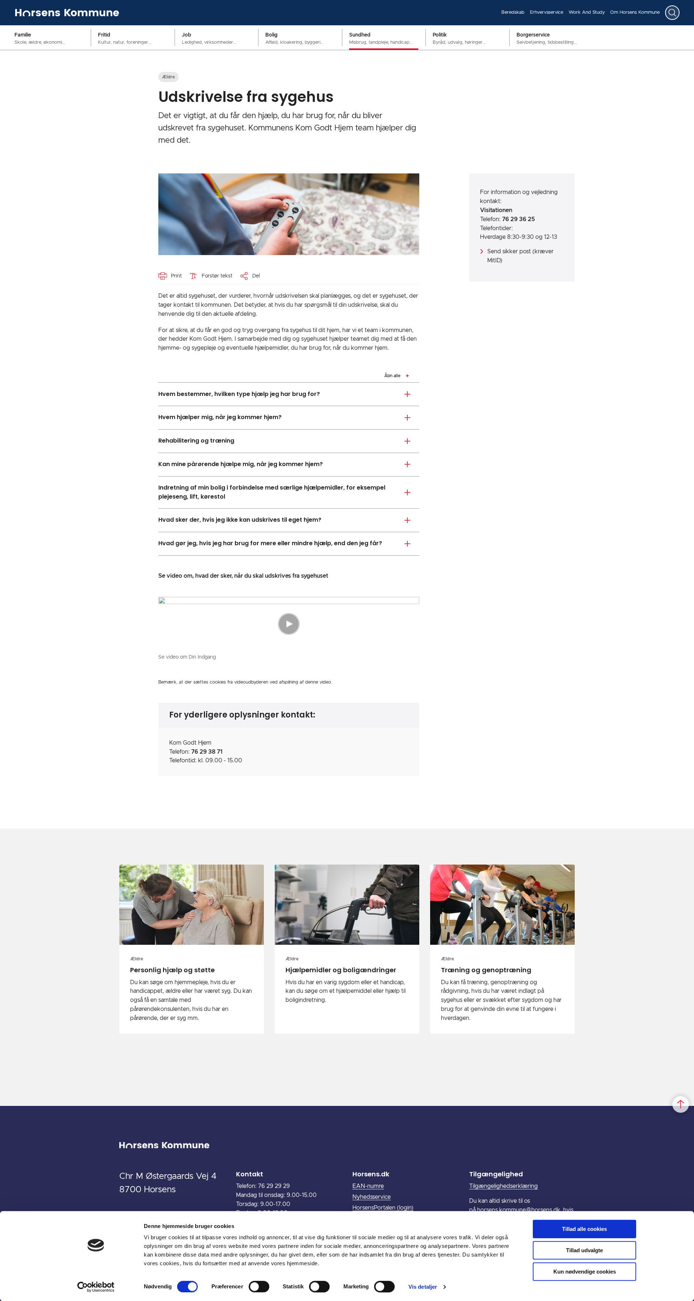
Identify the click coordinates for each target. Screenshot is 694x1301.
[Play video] (289, 624)
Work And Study (587, 12)
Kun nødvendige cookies (584, 1271)
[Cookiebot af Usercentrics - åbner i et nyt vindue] (96, 1286)
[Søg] (672, 12)
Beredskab (512, 12)
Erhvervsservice (546, 12)
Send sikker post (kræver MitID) (520, 256)
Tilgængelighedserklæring (503, 1186)
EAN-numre (368, 1186)
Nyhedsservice (371, 1197)
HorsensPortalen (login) (383, 1208)
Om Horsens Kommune (635, 12)
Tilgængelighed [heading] (496, 1174)
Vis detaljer (422, 1287)
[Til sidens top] (681, 1105)
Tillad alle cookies (584, 1229)
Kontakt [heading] (249, 1174)
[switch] (259, 1286)
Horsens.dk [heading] (370, 1174)
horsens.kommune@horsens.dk (518, 1210)
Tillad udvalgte (584, 1250)
